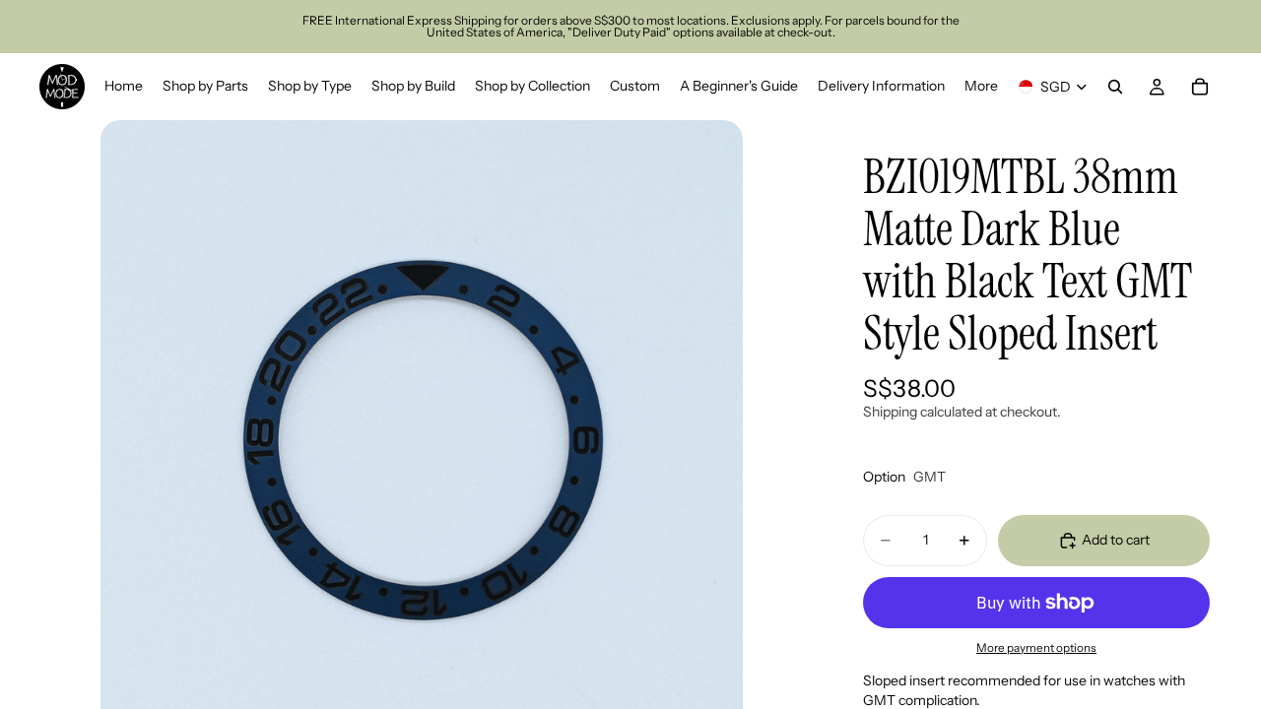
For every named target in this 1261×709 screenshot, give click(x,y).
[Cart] (1200, 86)
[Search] (1115, 86)
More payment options (1036, 648)
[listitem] (981, 86)
